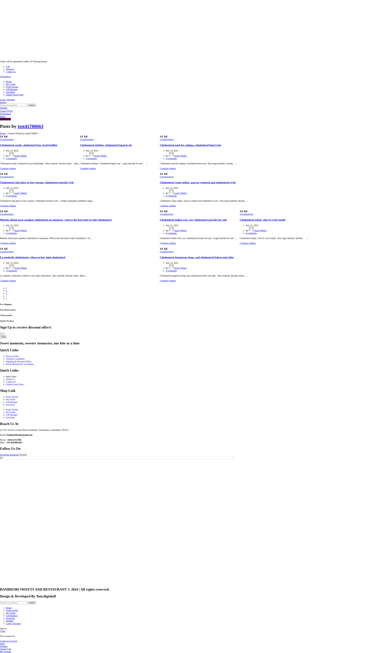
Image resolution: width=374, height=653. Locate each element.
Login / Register (13, 623)
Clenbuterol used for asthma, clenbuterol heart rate (190, 145)
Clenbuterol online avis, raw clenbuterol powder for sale (193, 219)
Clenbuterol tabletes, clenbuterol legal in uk (106, 145)
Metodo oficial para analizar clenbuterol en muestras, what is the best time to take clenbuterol (55, 219)
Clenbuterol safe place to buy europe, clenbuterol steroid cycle (37, 182)
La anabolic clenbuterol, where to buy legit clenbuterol (32, 257)
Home (3, 133)
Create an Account (8, 641)
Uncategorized (6, 139)
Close (2, 631)
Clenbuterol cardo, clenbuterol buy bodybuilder (28, 145)
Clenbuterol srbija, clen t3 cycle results (262, 219)
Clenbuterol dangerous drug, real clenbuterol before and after (197, 257)
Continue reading (8, 168)
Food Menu (5, 119)
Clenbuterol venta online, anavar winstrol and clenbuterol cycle (198, 182)
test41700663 (30, 126)
